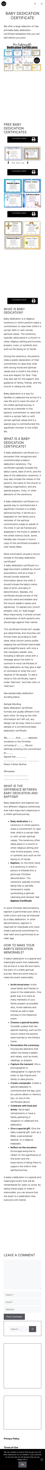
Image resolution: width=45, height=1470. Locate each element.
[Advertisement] (22, 97)
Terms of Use (11, 1447)
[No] (41, 1459)
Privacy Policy (12, 1438)
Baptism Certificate (21, 900)
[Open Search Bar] (35, 3)
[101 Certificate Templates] (3, 3)
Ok (22, 1464)
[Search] (32, 1329)
